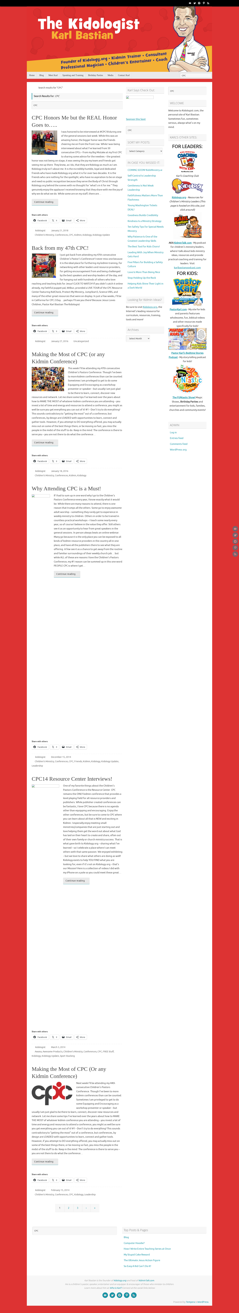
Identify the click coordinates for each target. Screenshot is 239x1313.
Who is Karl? (116, 1288)
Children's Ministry (44, 235)
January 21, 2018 (59, 230)
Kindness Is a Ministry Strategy (144, 221)
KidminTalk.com (183, 242)
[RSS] (208, 3)
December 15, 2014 (61, 757)
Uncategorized (81, 341)
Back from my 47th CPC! (60, 248)
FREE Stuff (108, 1051)
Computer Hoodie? (134, 1243)
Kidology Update (101, 235)
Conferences (61, 235)
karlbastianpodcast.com (187, 267)
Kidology (87, 235)
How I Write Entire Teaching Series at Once (147, 1248)
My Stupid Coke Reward (137, 1254)
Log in (173, 432)
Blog (126, 1237)
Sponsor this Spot (136, 119)
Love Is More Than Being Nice (144, 272)
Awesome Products (52, 1051)
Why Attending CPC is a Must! (66, 488)
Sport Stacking (67, 1056)
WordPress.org (178, 449)
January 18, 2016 (59, 471)
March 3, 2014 (58, 1047)
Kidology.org (150, 307)
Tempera (190, 1302)
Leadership (37, 765)
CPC (71, 235)
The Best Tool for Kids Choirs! (144, 246)
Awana (38, 1051)
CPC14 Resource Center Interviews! (72, 779)
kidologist (40, 230)
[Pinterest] (203, 3)
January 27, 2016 (59, 341)
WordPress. (203, 1302)
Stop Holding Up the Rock (142, 277)
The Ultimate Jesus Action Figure (142, 1260)
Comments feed (178, 444)
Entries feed (176, 438)
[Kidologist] (190, 3)
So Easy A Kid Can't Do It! (137, 1266)
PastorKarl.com (178, 309)
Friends (78, 761)
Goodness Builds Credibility (143, 215)
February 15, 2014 (60, 1190)
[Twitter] (194, 3)
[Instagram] (199, 3)
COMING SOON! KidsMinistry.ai (145, 170)
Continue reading (43, 202)
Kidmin (78, 235)
